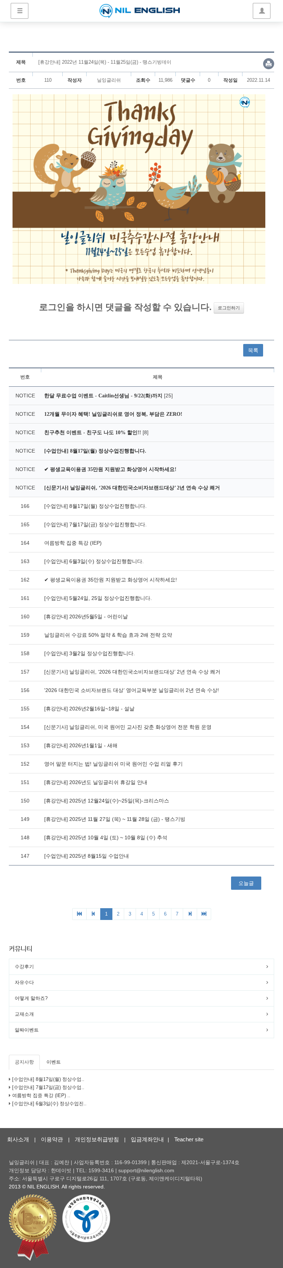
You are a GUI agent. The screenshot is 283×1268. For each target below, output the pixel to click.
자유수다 (24, 982)
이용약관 (52, 1139)
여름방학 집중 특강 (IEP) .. (41, 1095)
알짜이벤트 (27, 1030)
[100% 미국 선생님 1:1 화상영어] (139, 11)
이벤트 (53, 1062)
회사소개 (18, 1139)
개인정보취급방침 (97, 1139)
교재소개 (24, 1014)
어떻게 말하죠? (31, 998)
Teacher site (188, 1139)
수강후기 (24, 966)
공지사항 (24, 1062)
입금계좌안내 (147, 1139)
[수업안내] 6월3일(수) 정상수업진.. (49, 1103)
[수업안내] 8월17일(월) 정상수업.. (48, 1079)
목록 (253, 350)
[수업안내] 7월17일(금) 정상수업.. (48, 1087)
